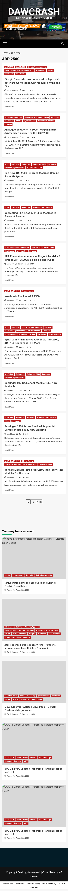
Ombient (46, 331)
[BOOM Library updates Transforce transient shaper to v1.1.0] (34, 744)
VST (26, 761)
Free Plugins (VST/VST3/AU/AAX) (19, 630)
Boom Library (22, 758)
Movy (7, 699)
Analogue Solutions (13, 117)
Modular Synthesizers (15, 168)
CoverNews (48, 872)
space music (11, 334)
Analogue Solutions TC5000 (37, 117)
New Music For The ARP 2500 (22, 296)
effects (33, 758)
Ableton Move (11, 696)
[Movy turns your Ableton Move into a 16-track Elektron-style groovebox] (34, 682)
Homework (40, 70)
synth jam (42, 334)
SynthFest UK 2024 (46, 121)
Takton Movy (36, 699)
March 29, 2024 (25, 220)
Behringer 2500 (39, 164)
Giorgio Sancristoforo (37, 67)
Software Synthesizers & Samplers (20, 464)
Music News (27, 291)
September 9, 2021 (26, 391)
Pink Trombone (19, 634)
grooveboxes (43, 696)
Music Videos (34, 331)
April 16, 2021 (24, 477)
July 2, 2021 (23, 434)
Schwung (24, 699)
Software (9, 74)
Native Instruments (43, 575)
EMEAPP (48, 327)
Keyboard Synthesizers (15, 331)
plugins (32, 634)
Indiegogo (9, 251)
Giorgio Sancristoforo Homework (19, 70)
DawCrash (34, 11)
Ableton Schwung (27, 696)
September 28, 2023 (27, 300)
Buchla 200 (20, 67)
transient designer (13, 761)
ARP (7, 164)
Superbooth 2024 (34, 168)
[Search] (63, 43)
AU (12, 758)
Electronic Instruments (32, 327)
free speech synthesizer (47, 630)
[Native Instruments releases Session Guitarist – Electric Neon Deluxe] (34, 558)
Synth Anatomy (13, 90)
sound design (45, 758)
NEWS (50, 70)
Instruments (18, 575)
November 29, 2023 (26, 264)
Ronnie (9, 590)
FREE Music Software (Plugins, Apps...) (22, 627)
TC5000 (8, 124)
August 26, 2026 (22, 590)
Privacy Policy (33, 883)
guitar (7, 575)
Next (39, 502)
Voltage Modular (45, 464)
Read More (9, 106)
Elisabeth (10, 264)
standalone (20, 74)
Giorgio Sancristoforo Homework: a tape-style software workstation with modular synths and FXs (32, 83)
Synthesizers (29, 121)
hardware (9, 121)
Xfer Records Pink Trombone (17, 637)
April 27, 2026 (27, 90)
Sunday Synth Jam (27, 334)
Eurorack (52, 164)
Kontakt (29, 575)
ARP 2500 (9, 67)
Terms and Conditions (14, 883)
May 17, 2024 (24, 181)
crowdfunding (48, 248)
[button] (5, 43)
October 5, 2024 (28, 137)
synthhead (11, 180)
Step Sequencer (12, 421)
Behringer (26, 164)
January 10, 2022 (25, 347)
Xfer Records (54, 634)
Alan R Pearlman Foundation (17, 248)
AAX (7, 758)
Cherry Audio (27, 461)
